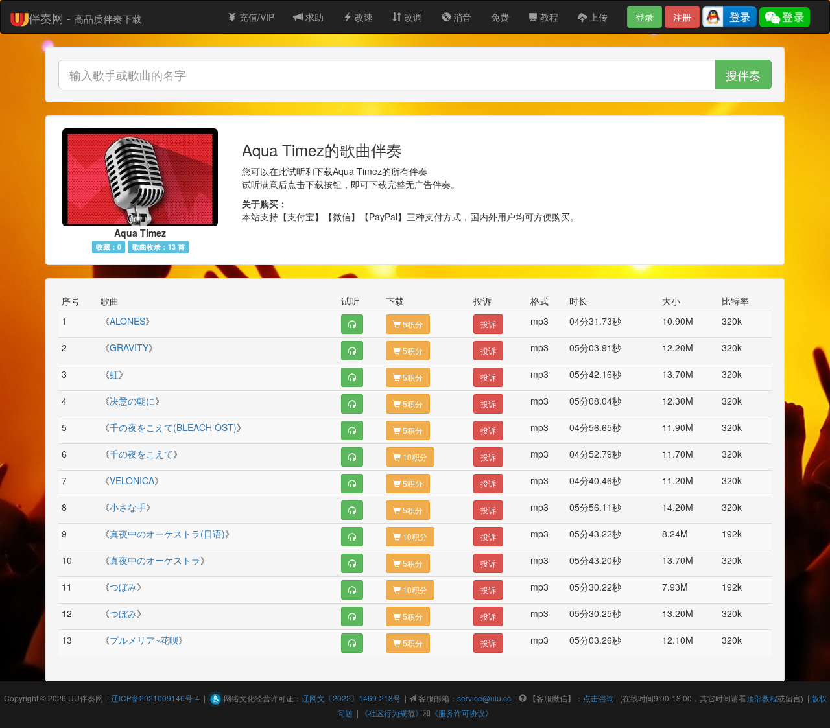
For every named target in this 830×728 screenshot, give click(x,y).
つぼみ (123, 586)
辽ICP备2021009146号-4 (155, 697)
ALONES (127, 320)
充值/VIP (255, 16)
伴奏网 (91, 697)
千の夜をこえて (141, 453)
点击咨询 (598, 697)
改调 (411, 16)
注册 (682, 16)
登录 (644, 16)
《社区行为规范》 (392, 712)
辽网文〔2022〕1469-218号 (351, 697)
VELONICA (132, 480)
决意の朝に (132, 400)
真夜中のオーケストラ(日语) (167, 533)
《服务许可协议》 (462, 712)
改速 (362, 16)
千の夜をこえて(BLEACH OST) (173, 427)
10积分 (414, 456)
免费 (500, 16)
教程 (548, 16)
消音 (461, 16)
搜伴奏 (743, 74)
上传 (597, 16)
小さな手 (128, 506)
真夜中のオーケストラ (155, 560)
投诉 (488, 323)
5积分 (412, 323)
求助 (313, 16)
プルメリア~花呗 (144, 639)
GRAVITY (129, 347)
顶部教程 (761, 697)
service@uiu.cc (484, 697)
